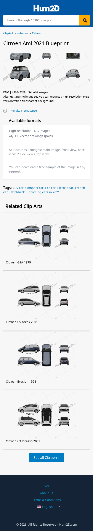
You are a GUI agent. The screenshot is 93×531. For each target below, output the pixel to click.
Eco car (50, 188)
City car (18, 188)
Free (46, 486)
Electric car (65, 188)
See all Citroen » (46, 457)
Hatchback (17, 192)
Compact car (34, 188)
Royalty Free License (24, 111)
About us (46, 493)
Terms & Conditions (46, 500)
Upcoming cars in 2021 (43, 192)
